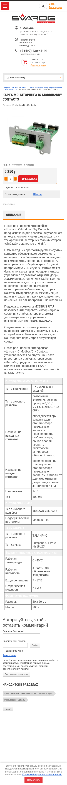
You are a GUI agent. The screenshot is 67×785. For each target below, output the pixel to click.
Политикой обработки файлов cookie (42, 774)
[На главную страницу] (33, 18)
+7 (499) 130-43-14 (33, 50)
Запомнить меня (14, 650)
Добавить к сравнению (17, 187)
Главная (6, 87)
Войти (35, 645)
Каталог (15, 87)
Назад (8, 709)
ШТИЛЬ (23, 87)
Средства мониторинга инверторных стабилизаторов (33, 88)
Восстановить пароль (16, 674)
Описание (13, 215)
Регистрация (9, 655)
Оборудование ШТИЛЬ (14, 700)
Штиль (37, 194)
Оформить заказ (38, 65)
